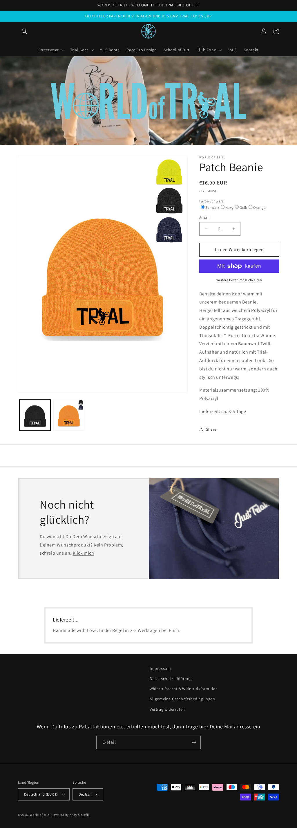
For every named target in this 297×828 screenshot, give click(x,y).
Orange (259, 207)
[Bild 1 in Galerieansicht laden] (34, 415)
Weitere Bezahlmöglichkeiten (239, 280)
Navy (229, 207)
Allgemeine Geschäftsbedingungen (182, 698)
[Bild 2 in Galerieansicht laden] (68, 415)
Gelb (243, 207)
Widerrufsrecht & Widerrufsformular (183, 688)
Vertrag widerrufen (167, 709)
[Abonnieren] (194, 742)
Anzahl (204, 217)
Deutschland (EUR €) (41, 794)
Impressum (160, 668)
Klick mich (83, 553)
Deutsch (85, 794)
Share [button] (211, 429)
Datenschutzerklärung (171, 678)
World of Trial (40, 815)
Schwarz (212, 207)
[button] (24, 31)
